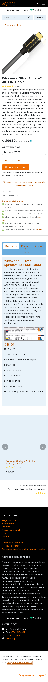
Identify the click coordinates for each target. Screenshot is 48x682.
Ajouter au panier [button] (17, 167)
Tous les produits (13, 25)
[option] (24, 446)
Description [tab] (11, 246)
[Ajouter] (18, 160)
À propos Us (8, 524)
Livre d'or (6, 533)
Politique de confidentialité (15, 549)
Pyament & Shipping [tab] (25, 249)
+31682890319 (17, 635)
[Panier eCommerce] (37, 3)
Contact (6, 536)
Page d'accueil (9, 520)
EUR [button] (39, 17)
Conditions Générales (12, 201)
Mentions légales (37, 549)
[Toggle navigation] (43, 3)
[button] (31, 141)
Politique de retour (11, 546)
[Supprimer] (5, 160)
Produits (6, 527)
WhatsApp (11, 638)
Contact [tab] (39, 246)
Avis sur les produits (11, 530)
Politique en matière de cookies (19, 663)
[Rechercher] (29, 17)
